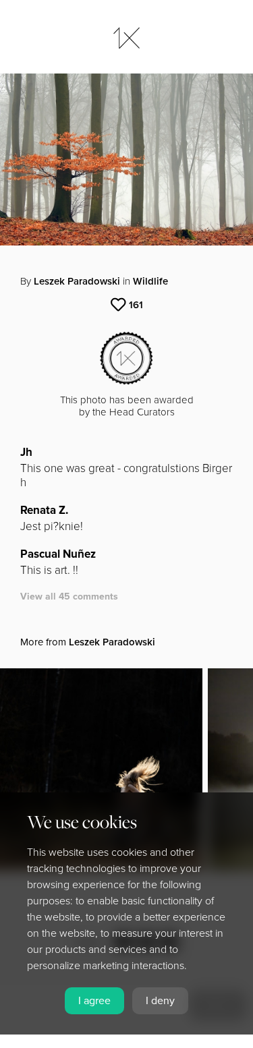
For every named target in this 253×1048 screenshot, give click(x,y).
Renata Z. (44, 510)
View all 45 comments (69, 596)
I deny (160, 1001)
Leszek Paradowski (77, 281)
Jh (26, 452)
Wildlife (150, 281)
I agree (94, 1001)
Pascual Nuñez (58, 554)
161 (136, 305)
